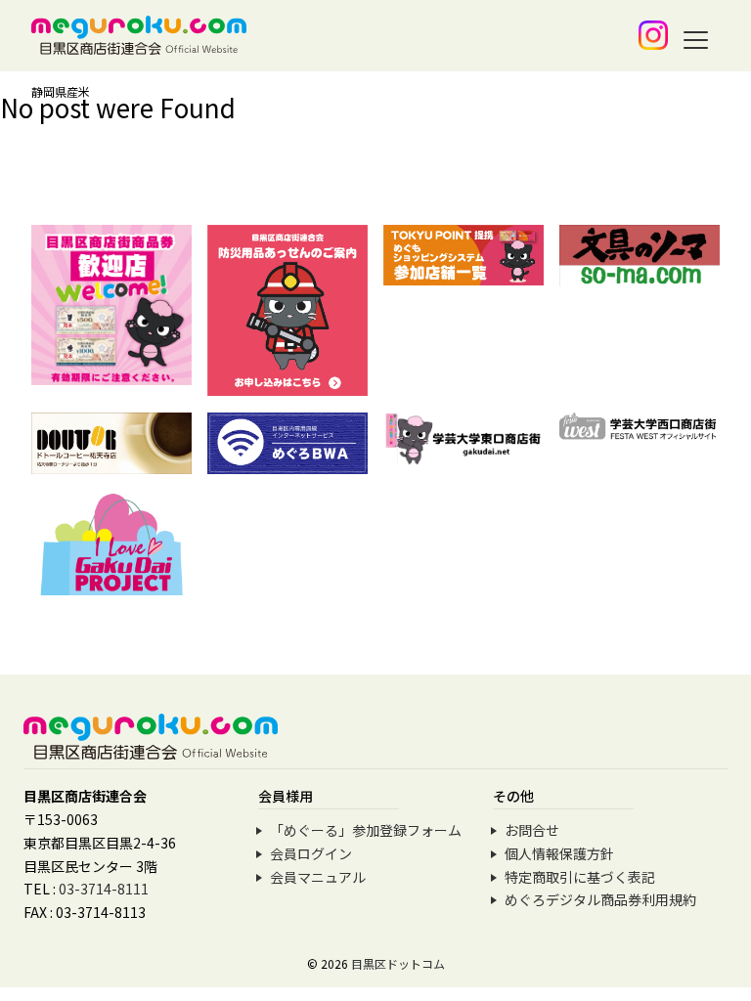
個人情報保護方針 (559, 853)
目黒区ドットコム (398, 963)
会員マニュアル (318, 877)
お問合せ (532, 830)
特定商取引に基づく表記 (580, 877)
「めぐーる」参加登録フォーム (366, 830)
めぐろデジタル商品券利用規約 (600, 899)
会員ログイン (311, 853)
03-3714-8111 (104, 888)
